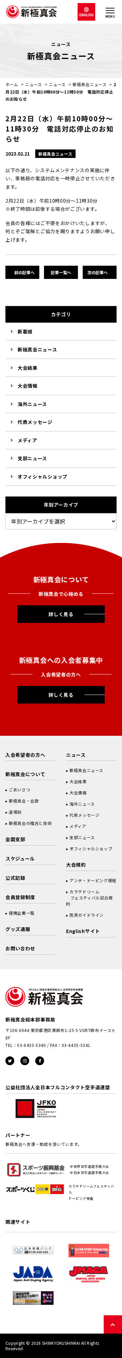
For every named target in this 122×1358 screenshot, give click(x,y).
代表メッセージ (35, 422)
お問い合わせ (20, 948)
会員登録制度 (20, 897)
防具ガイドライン (86, 915)
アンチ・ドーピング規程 (93, 880)
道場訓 (15, 812)
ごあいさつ (19, 789)
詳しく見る (61, 614)
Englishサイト (83, 931)
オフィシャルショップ (42, 476)
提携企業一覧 (22, 913)
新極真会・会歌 (24, 801)
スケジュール (20, 858)
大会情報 (28, 385)
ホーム (11, 84)
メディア (27, 440)
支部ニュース (32, 458)
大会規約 (76, 864)
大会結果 (28, 367)
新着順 (25, 331)
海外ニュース (32, 404)
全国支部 (15, 839)
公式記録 (15, 877)
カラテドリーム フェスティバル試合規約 (89, 898)
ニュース (33, 84)
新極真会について (25, 774)
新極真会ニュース (90, 84)
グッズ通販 (17, 929)
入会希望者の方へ (25, 754)
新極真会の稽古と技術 (30, 823)
